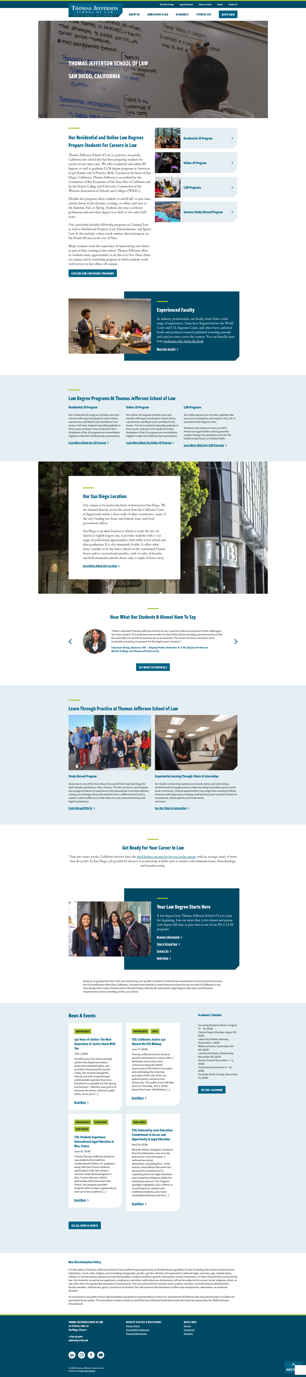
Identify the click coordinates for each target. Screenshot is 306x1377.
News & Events (205, 4)
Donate (220, 4)
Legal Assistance (186, 4)
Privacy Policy (133, 1326)
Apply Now (228, 14)
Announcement (83, 1031)
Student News (100, 1122)
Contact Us (233, 4)
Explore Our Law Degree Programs (92, 273)
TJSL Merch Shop (167, 4)
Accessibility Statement (137, 1329)
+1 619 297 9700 (76, 1336)
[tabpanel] (153, 641)
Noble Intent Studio (86, 1370)
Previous (70, 641)
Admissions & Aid (157, 14)
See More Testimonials (153, 667)
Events (155, 1031)
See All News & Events (84, 1225)
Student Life (203, 14)
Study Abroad (82, 1129)
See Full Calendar (212, 1090)
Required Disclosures (136, 1333)
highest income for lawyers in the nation (169, 856)
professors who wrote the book (183, 341)
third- (140, 856)
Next (235, 641)
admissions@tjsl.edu (78, 1340)
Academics (182, 14)
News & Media (139, 1122)
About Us (134, 14)
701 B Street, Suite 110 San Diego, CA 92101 (79, 1328)
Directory (188, 1333)
